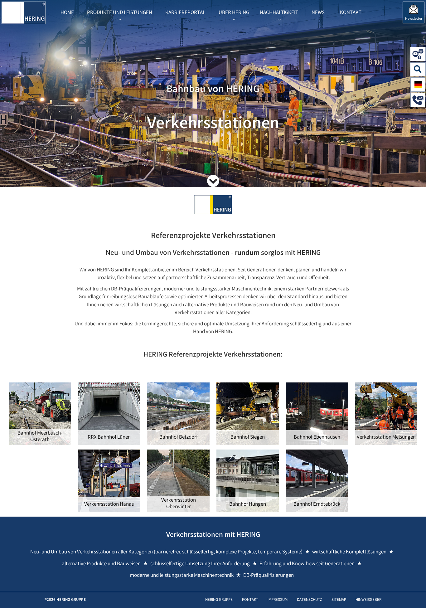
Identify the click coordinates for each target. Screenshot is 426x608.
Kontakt (250, 600)
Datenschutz (309, 600)
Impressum (278, 600)
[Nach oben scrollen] (415, 594)
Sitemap (339, 600)
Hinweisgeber (368, 600)
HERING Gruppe (219, 600)
